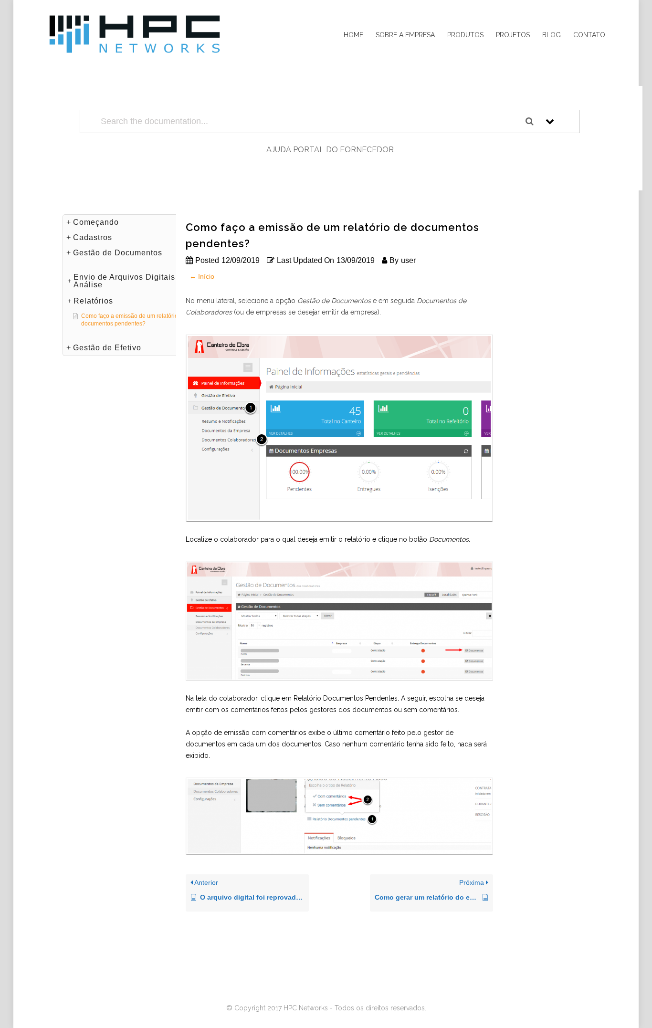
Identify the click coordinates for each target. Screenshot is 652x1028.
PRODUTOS (465, 35)
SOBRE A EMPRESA (405, 35)
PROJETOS (513, 35)
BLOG (551, 35)
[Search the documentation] (533, 121)
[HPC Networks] (135, 34)
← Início (201, 276)
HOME (353, 35)
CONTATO (589, 35)
